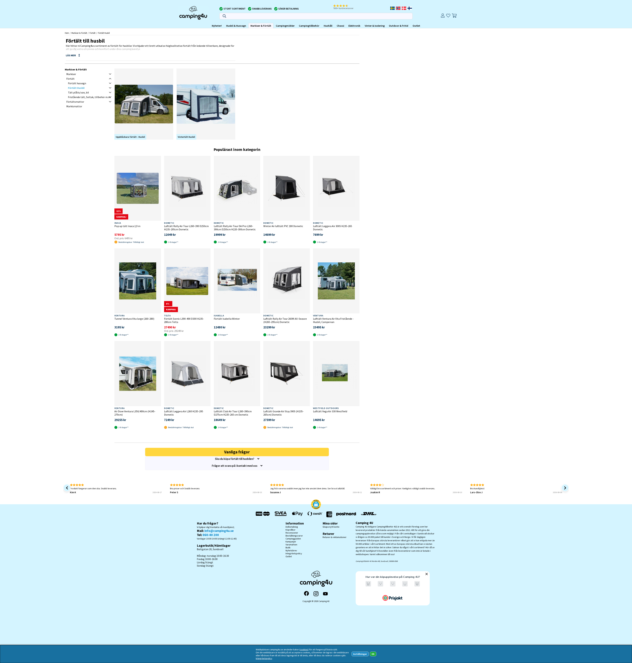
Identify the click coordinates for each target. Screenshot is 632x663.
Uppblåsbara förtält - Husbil (130, 136)
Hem (67, 33)
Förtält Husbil (104, 33)
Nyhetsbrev (291, 550)
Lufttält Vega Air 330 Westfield (330, 411)
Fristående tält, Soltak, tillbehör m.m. (89, 97)
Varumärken (291, 544)
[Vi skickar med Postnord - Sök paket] (346, 514)
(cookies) (304, 649)
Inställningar (360, 653)
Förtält (92, 33)
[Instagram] (316, 594)
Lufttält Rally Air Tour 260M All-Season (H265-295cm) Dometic (285, 320)
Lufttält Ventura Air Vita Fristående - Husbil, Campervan (333, 320)
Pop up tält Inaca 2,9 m (127, 226)
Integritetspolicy (294, 553)
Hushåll (328, 25)
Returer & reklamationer (334, 537)
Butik (288, 547)
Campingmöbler (285, 25)
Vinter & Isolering (375, 25)
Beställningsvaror (294, 535)
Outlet (416, 25)
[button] (345, 7)
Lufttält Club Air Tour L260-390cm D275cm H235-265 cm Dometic (233, 413)
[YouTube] (325, 594)
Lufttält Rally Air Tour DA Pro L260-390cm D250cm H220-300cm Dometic (235, 227)
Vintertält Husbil (186, 136)
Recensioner (292, 532)
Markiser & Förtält (260, 25)
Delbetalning (292, 526)
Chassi (340, 25)
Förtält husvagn (77, 83)
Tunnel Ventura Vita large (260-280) (134, 318)
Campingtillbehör (309, 25)
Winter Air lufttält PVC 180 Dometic (283, 226)
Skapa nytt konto (331, 526)
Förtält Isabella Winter (227, 318)
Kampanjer (291, 541)
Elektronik (354, 25)
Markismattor (74, 106)
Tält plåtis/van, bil (78, 92)
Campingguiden (293, 538)
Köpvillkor (290, 529)
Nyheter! (217, 25)
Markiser (71, 74)
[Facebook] (306, 594)
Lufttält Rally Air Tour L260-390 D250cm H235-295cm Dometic (186, 227)
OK (373, 653)
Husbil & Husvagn (236, 25)
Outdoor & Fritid (398, 25)
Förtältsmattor (75, 101)
